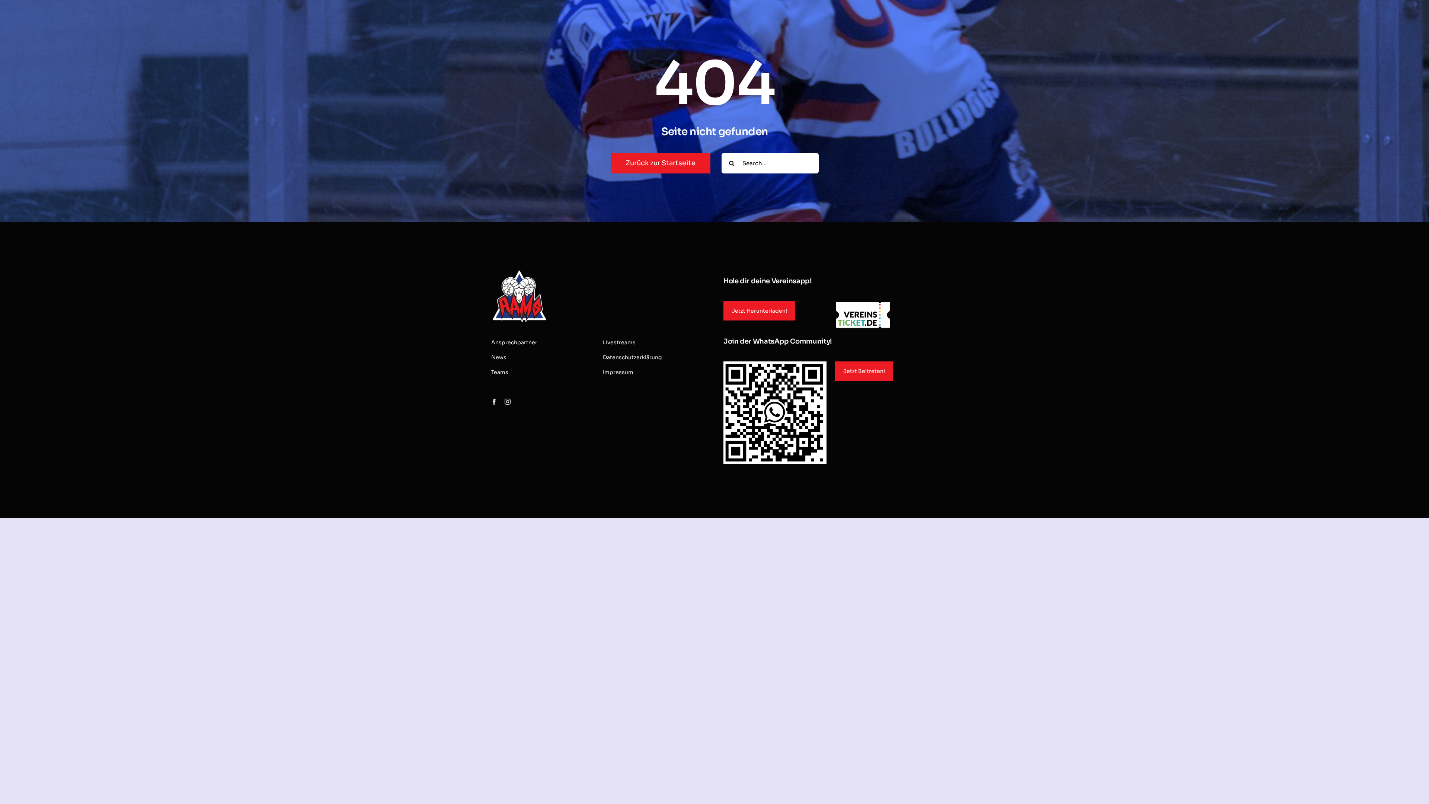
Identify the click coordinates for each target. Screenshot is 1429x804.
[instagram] (508, 402)
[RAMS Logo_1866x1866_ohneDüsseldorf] (519, 271)
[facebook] (494, 402)
